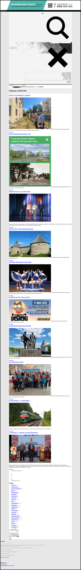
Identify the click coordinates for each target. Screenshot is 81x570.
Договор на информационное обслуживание (7, 565)
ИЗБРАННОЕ (14, 496)
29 (16, 536)
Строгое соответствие (66, 72)
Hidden (69, 81)
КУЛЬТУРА (13, 499)
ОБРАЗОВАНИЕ (14, 503)
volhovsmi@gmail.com (13, 551)
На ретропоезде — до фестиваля (19, 400)
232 (12, 479)
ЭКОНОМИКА (14, 527)
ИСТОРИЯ (13, 497)
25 (11, 536)
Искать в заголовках (67, 74)
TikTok (42, 13)
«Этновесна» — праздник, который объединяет (23, 432)
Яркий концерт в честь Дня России (19, 191)
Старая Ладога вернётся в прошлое (20, 326)
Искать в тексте (68, 76)
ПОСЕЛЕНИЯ (16, 87)
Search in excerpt (67, 79)
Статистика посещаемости (4, 557)
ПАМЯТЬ (13, 508)
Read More (11, 132)
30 (18, 536)
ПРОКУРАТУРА (14, 519)
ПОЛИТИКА (13, 514)
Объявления (14, 507)
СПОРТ (12, 521)
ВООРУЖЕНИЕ (14, 492)
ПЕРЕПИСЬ (13, 512)
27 (13, 536)
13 (13, 533)
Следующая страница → (16, 480)
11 (11, 533)
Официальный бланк (3, 564)
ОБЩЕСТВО (14, 505)
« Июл (10, 538)
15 (16, 533)
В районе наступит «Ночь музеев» (19, 297)
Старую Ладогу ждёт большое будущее (21, 229)
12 (12, 533)
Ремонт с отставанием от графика (19, 95)
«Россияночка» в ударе (16, 362)
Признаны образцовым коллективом (20, 262)
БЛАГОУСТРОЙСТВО (16, 488)
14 (15, 533)
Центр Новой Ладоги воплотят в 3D (20, 134)
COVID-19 (13, 485)
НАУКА (12, 501)
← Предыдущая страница (16, 470)
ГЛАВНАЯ (41, 86)
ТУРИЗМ (13, 523)
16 (17, 533)
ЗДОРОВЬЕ (13, 494)
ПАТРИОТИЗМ (14, 510)
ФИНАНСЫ (13, 525)
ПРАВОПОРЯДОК (15, 516)
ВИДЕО (12, 490)
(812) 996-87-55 (9, 549)
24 (9, 536)
